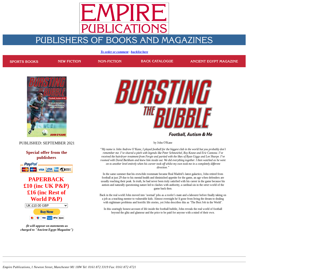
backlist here (139, 52)
